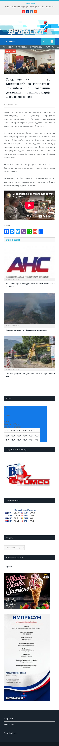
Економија (36, 47)
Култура (49, 47)
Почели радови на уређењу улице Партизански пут (29, 6)
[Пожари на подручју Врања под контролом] (29, 310)
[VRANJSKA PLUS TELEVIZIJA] (29, 27)
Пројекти (8, 566)
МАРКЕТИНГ (9, 724)
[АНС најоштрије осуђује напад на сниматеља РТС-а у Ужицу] (29, 263)
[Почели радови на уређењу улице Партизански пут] (29, 353)
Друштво (8, 47)
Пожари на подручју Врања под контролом (26, 330)
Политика (21, 47)
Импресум (8, 718)
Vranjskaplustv (10, 733)
